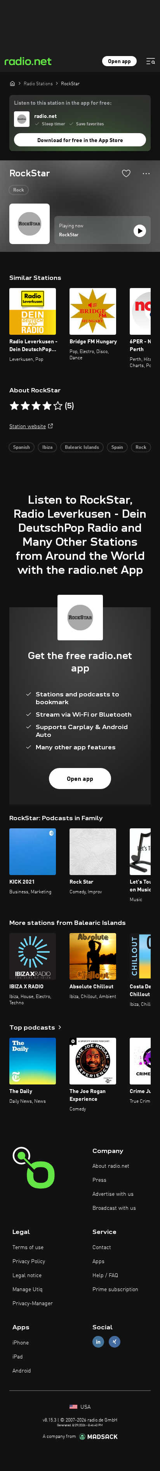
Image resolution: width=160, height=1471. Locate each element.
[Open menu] (150, 61)
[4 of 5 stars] (47, 406)
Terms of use (27, 1247)
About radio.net (110, 1166)
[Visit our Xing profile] (114, 1342)
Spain (117, 447)
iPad (17, 1357)
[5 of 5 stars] (57, 406)
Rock (18, 190)
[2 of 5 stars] (25, 406)
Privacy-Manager (32, 1303)
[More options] (146, 173)
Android (21, 1371)
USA (84, 1407)
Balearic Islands (82, 447)
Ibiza (47, 447)
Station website (27, 426)
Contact (101, 1247)
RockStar (68, 235)
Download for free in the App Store (80, 140)
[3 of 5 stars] (36, 406)
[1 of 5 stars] (14, 406)
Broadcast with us (114, 1208)
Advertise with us (113, 1194)
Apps (98, 1261)
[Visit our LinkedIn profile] (98, 1342)
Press (99, 1180)
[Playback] (140, 231)
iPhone (20, 1343)
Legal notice (27, 1275)
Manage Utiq (27, 1289)
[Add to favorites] (126, 173)
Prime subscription (115, 1289)
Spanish (21, 447)
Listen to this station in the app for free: (62, 103)
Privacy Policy (28, 1261)
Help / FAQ (105, 1275)
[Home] (12, 83)
